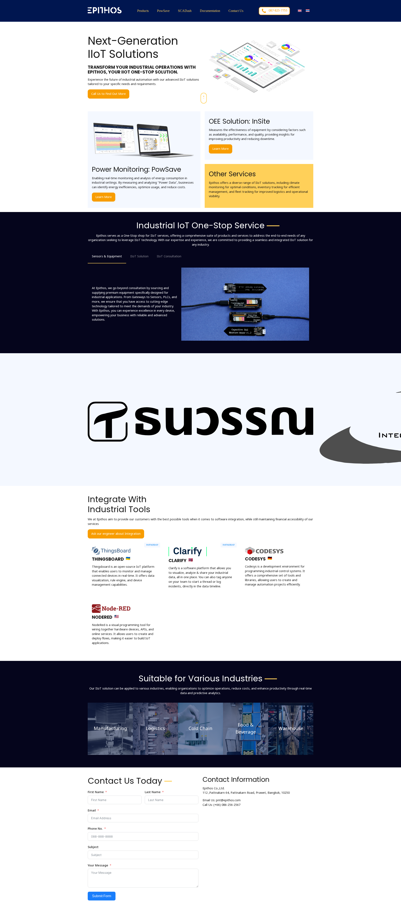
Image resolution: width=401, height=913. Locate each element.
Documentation (210, 11)
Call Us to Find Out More (108, 94)
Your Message (98, 865)
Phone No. (95, 829)
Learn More (103, 197)
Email (92, 810)
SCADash (185, 11)
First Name (96, 792)
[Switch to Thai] (308, 10)
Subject (93, 847)
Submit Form (101, 896)
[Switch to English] (300, 10)
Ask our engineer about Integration (116, 534)
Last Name (153, 792)
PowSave (163, 11)
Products (143, 11)
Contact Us (235, 11)
